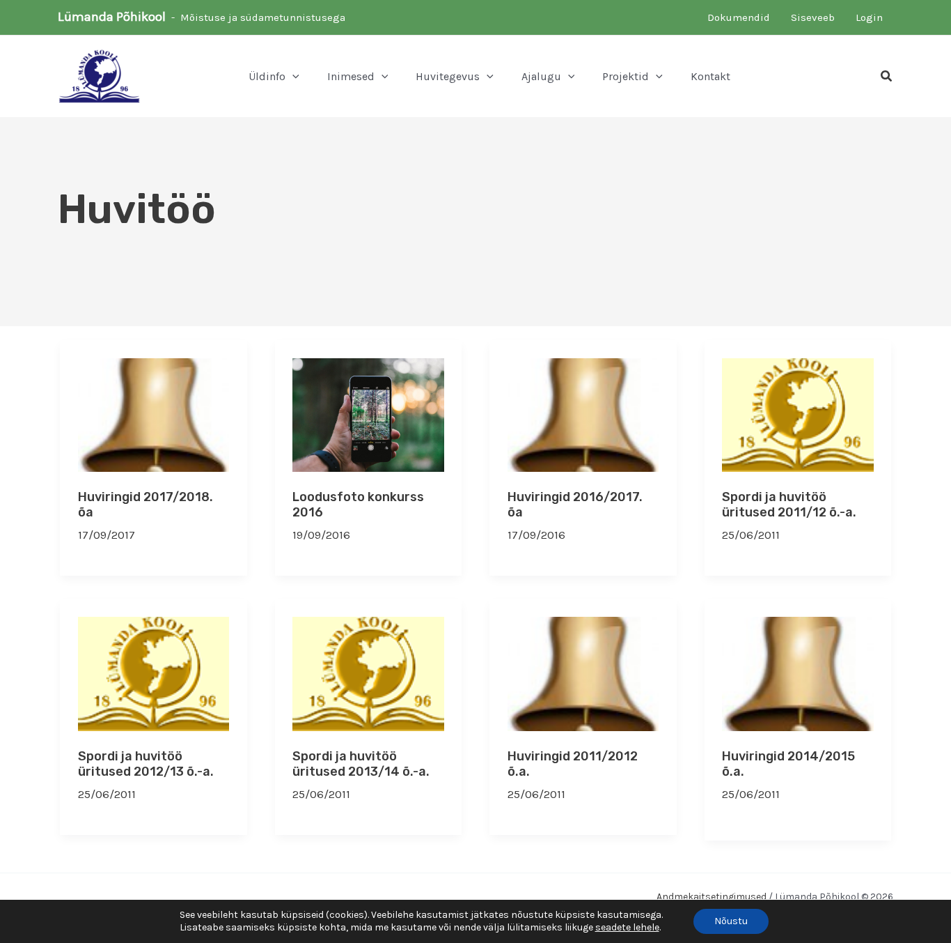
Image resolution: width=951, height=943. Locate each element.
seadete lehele (627, 927)
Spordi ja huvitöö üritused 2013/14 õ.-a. (361, 764)
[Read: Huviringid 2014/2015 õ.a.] (798, 673)
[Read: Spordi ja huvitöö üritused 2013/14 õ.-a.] (368, 673)
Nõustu (731, 921)
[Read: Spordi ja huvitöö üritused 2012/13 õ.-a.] (154, 673)
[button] (292, 76)
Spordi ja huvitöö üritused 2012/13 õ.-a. (146, 764)
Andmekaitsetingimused (712, 897)
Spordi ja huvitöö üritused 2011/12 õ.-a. (789, 504)
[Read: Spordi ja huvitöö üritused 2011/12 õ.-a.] (798, 413)
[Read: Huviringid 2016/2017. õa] (583, 413)
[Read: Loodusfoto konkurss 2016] (368, 413)
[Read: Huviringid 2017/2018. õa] (154, 413)
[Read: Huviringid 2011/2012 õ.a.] (583, 673)
